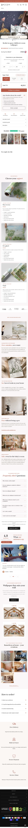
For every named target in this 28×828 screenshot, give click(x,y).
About (13, 793)
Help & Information (14, 800)
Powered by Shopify (14, 825)
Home (2, 8)
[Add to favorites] (25, 11)
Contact (13, 790)
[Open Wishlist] (23, 4)
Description (5, 125)
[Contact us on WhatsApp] (25, 825)
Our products (13, 797)
